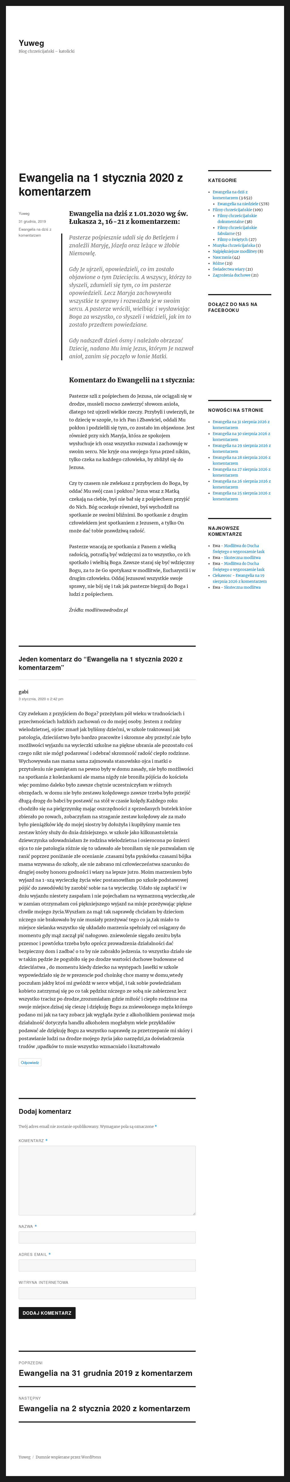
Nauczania (222, 257)
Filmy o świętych (233, 239)
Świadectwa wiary (229, 269)
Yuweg (31, 42)
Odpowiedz (30, 1062)
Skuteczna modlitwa (242, 557)
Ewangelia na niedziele (238, 204)
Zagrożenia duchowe (231, 275)
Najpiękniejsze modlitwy (235, 251)
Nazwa (28, 1226)
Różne (218, 263)
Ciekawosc (222, 575)
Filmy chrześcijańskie (232, 209)
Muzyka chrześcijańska (234, 245)
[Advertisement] (146, 128)
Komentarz (33, 1140)
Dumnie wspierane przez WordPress (68, 1457)
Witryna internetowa (44, 1282)
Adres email (35, 1254)
